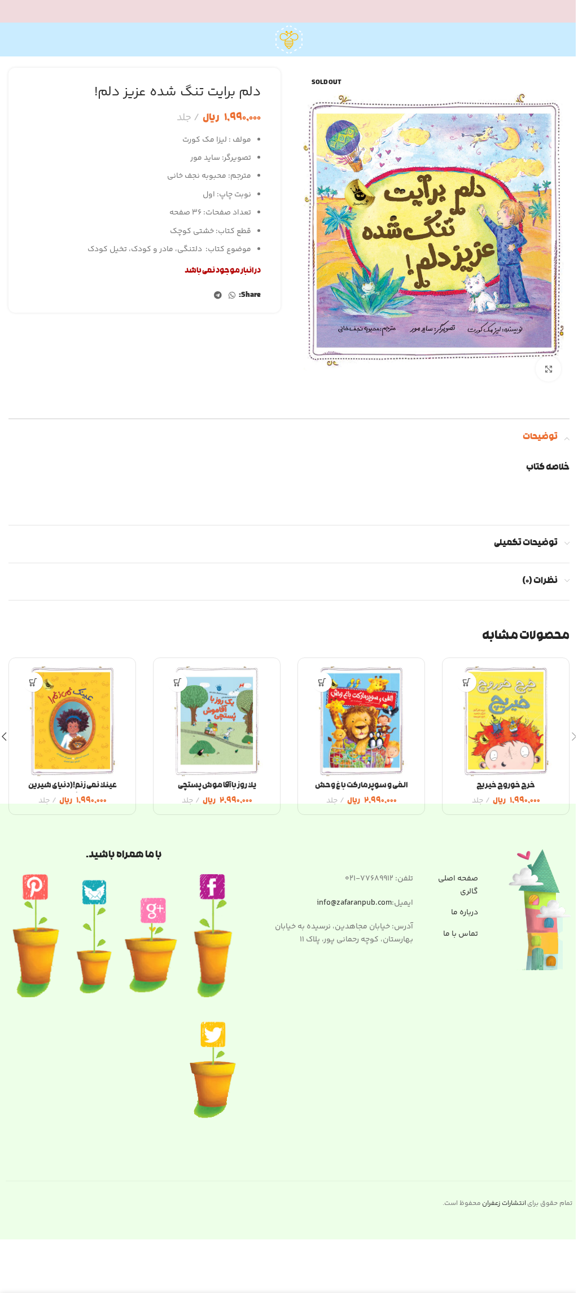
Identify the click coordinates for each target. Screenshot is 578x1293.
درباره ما (464, 912)
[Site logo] (289, 39)
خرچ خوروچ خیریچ (505, 786)
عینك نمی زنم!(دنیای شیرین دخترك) (72, 792)
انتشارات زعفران (504, 1203)
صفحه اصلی (458, 879)
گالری (469, 892)
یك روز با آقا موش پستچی (217, 786)
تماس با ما (460, 934)
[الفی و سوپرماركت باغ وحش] (361, 721)
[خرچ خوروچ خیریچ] (506, 721)
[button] (466, 682)
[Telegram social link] (218, 296)
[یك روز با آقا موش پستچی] (217, 721)
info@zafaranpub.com (354, 903)
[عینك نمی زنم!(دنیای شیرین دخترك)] (72, 721)
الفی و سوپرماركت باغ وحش (361, 786)
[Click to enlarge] (548, 369)
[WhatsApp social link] (232, 296)
